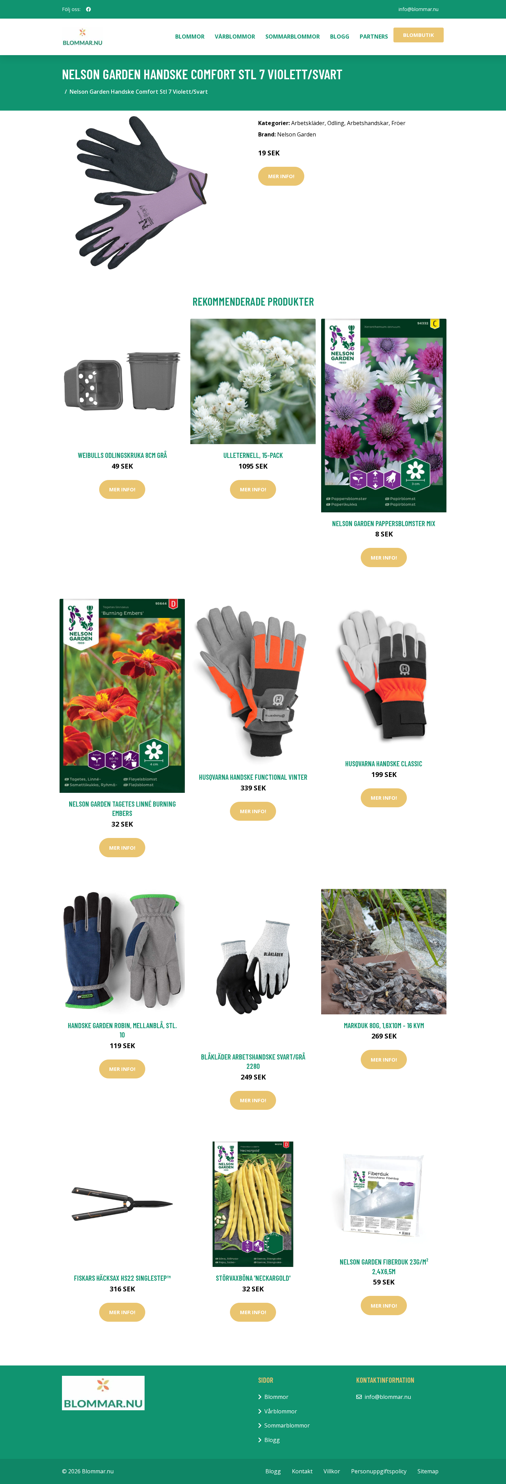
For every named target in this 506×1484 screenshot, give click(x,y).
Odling (335, 123)
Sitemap (428, 1471)
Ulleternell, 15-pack (253, 455)
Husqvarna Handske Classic (383, 763)
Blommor (189, 36)
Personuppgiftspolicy (379, 1471)
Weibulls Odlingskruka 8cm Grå (122, 455)
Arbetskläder (308, 123)
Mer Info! (281, 176)
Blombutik (418, 34)
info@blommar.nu (419, 9)
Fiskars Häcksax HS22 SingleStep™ (122, 1277)
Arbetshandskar (368, 123)
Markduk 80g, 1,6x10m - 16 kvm (384, 1025)
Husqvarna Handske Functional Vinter (253, 776)
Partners (374, 36)
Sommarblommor (292, 36)
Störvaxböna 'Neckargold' (253, 1277)
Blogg (339, 36)
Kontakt (302, 1471)
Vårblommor (235, 36)
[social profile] (88, 9)
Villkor (332, 1471)
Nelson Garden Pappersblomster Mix (383, 523)
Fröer (398, 123)
